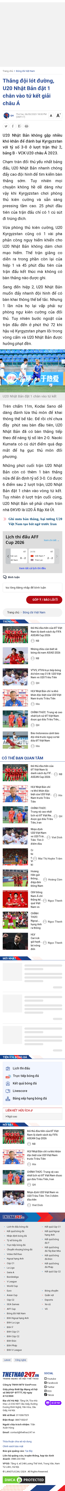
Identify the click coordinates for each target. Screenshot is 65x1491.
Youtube (51, 1378)
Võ (46, 1309)
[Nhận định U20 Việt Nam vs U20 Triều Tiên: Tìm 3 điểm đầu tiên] (15, 835)
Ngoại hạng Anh (15, 1258)
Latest (7, 1360)
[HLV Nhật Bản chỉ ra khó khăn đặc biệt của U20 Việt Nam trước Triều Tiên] (15, 697)
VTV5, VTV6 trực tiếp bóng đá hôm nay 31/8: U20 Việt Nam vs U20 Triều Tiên (46, 674)
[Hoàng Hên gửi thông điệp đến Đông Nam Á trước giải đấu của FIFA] (15, 878)
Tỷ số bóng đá (14, 1240)
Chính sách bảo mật (13, 1446)
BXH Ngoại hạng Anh (18, 1318)
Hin (38, 704)
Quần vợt (49, 1295)
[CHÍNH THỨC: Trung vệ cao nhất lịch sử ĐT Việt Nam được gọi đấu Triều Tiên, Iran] (15, 719)
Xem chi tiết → (51, 540)
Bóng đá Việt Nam (25, 71)
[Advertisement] (32, 34)
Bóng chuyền (51, 1290)
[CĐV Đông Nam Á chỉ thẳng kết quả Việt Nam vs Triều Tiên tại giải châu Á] (15, 898)
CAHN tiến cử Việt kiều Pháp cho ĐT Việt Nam (32, 858)
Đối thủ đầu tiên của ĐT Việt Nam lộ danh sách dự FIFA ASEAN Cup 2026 (46, 631)
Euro (9, 1290)
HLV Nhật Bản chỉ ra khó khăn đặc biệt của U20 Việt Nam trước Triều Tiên (46, 695)
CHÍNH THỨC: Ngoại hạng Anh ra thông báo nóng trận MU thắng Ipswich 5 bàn (36, 921)
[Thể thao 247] (13, 1216)
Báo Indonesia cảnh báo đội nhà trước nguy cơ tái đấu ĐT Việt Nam (45, 737)
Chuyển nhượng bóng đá (19, 1249)
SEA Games (13, 1304)
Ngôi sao (12, 1116)
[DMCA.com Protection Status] (25, 1479)
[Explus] (32, 583)
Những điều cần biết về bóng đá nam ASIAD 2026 (45, 651)
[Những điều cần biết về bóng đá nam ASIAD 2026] (15, 655)
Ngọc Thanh (55, 900)
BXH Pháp (12, 1345)
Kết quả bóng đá (15, 1231)
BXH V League (14, 1350)
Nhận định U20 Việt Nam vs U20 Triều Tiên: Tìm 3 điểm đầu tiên (38, 837)
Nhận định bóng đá (17, 1236)
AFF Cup (11, 1309)
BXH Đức (11, 1340)
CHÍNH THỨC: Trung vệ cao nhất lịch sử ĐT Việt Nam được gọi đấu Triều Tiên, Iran (46, 716)
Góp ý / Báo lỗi (43, 599)
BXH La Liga (13, 1322)
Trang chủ (8, 71)
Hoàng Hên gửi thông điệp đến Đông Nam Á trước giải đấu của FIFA (37, 879)
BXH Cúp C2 (13, 1336)
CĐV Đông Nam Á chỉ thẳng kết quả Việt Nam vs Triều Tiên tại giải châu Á (37, 900)
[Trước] (8, 556)
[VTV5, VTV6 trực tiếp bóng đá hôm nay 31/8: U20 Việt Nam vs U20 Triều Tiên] (15, 676)
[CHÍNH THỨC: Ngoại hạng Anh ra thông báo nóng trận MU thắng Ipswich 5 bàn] (15, 920)
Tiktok (50, 1395)
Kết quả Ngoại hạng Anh (52, 1233)
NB (37, 640)
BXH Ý (10, 1327)
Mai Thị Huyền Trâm (50, 858)
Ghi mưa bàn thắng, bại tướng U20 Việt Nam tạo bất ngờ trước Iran (35, 521)
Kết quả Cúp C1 (53, 1226)
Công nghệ (20, 1360)
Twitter (50, 1387)
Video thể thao (14, 1254)
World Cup (12, 1286)
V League (12, 1281)
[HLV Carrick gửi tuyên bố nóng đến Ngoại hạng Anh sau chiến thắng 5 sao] (15, 941)
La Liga (10, 1267)
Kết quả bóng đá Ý (52, 1241)
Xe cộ (48, 1304)
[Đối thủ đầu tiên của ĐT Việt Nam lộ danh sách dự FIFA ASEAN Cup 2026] (15, 634)
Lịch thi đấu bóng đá (17, 1226)
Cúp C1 (10, 1263)
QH (37, 683)
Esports (49, 1299)
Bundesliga (13, 1277)
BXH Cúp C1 (13, 1331)
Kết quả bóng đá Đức (52, 1257)
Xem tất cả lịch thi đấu (32, 568)
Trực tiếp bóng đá (16, 1245)
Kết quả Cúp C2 (53, 1271)
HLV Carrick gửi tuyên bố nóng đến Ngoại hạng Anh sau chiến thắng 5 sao (36, 942)
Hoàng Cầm (55, 879)
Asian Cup (12, 1295)
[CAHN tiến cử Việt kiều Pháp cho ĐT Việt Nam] (15, 856)
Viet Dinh (57, 837)
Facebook (52, 1383)
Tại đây (28, 1451)
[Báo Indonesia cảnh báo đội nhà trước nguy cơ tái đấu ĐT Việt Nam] (15, 739)
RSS (49, 1391)
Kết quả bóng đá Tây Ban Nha (53, 1249)
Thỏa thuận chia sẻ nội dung (17, 1441)
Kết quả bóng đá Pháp (52, 1265)
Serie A (10, 1272)
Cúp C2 (10, 1299)
